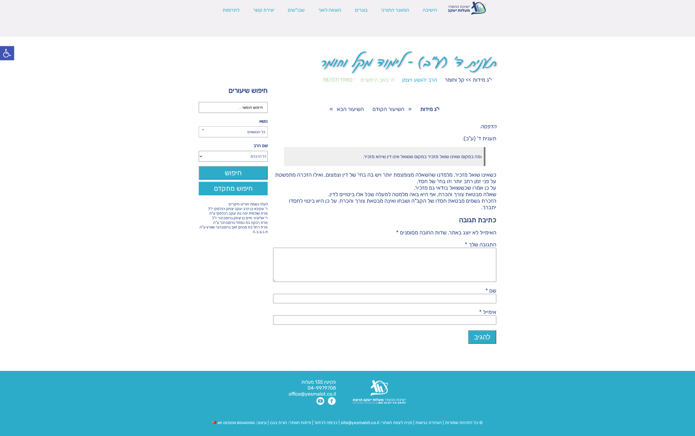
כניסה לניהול (325, 422)
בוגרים (361, 10)
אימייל (487, 312)
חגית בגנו (278, 422)
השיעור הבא (350, 109)
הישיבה (430, 10)
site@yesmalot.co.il (360, 422)
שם (490, 290)
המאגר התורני (395, 10)
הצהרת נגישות (428, 422)
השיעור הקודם (388, 109)
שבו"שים (296, 10)
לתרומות (231, 10)
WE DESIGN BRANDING (236, 423)
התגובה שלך (480, 244)
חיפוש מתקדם (233, 188)
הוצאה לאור (329, 10)
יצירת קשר (263, 10)
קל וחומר (455, 80)
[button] (7, 53)
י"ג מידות (482, 80)
